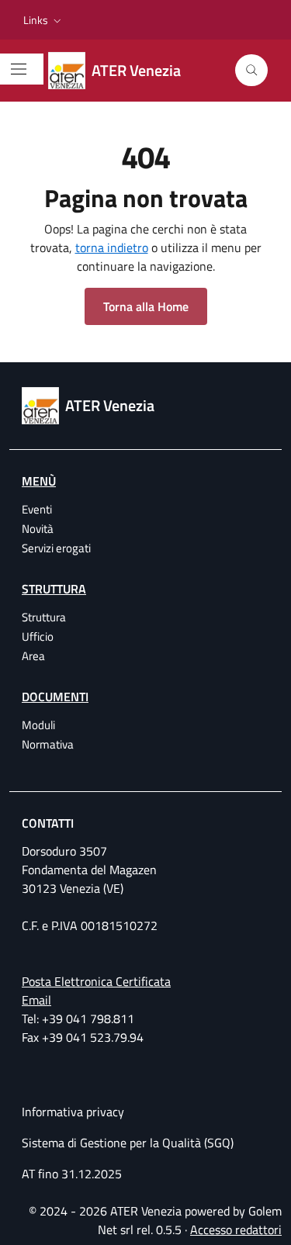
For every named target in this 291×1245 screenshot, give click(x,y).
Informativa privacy (73, 1111)
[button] (43, 20)
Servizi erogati (56, 548)
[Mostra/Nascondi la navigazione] (18, 69)
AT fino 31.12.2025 (72, 1173)
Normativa (48, 744)
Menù (39, 481)
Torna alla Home (146, 306)
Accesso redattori (236, 1229)
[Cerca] (251, 70)
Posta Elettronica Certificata (96, 981)
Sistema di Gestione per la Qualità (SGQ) (128, 1142)
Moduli (38, 725)
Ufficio (38, 636)
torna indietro (111, 247)
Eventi (37, 509)
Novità (38, 529)
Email (36, 1000)
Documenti (55, 696)
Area (33, 656)
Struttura (54, 588)
